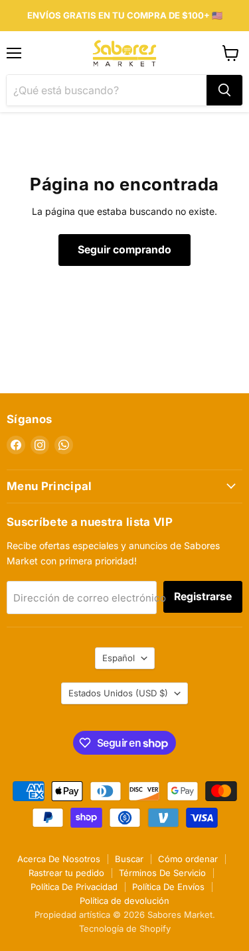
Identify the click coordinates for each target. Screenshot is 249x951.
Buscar (129, 859)
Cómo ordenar (188, 859)
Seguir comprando (124, 249)
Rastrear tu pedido (66, 872)
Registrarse (203, 596)
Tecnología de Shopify (125, 928)
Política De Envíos (168, 886)
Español (118, 658)
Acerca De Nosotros (58, 859)
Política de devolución (124, 900)
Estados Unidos (118, 693)
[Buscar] (224, 90)
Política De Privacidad (74, 886)
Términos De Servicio (162, 872)
